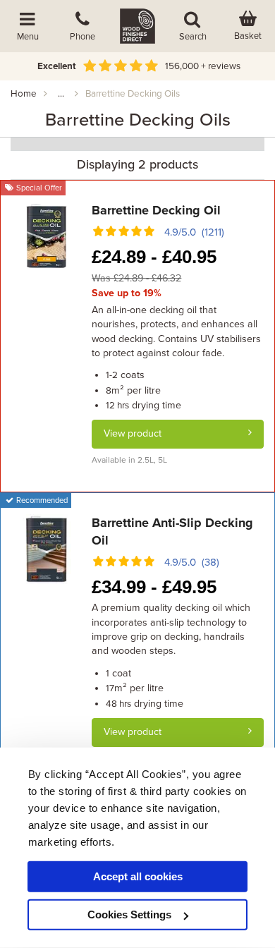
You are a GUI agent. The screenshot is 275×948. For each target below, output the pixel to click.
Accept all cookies (138, 876)
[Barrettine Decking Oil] (46, 235)
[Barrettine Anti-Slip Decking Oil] (46, 548)
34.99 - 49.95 (154, 587)
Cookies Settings (129, 914)
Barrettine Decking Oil (156, 210)
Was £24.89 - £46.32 (136, 278)
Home (24, 93)
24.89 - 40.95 (154, 257)
